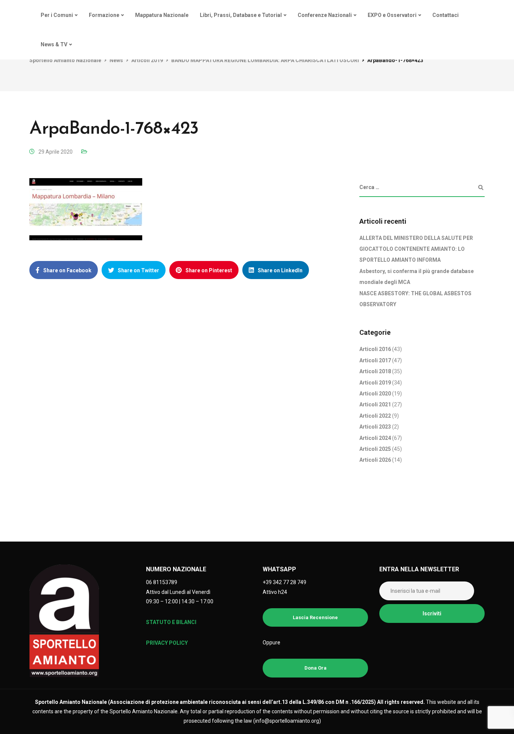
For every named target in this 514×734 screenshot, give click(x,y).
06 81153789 (161, 582)
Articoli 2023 (375, 427)
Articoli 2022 (375, 416)
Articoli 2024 (375, 438)
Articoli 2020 (375, 394)
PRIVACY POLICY (167, 643)
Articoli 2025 (375, 449)
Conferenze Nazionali (325, 15)
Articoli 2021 (375, 404)
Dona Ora (315, 668)
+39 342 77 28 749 (284, 582)
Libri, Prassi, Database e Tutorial (241, 15)
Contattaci (445, 15)
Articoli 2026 (375, 460)
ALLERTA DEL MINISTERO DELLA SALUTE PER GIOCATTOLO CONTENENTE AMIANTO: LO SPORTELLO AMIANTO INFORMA (416, 249)
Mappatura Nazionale (162, 15)
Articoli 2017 (375, 360)
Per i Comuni (57, 15)
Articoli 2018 (375, 371)
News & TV (54, 44)
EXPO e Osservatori (392, 15)
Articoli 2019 (375, 383)
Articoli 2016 (375, 349)
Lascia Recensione (315, 617)
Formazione (104, 15)
